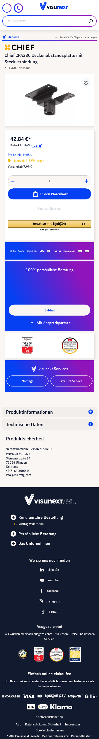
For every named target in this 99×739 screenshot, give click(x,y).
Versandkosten (81, 736)
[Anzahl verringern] (12, 181)
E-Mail (50, 310)
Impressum (72, 724)
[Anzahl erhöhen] (86, 181)
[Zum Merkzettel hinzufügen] (86, 82)
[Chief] (49, 47)
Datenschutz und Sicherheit (43, 724)
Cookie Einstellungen (50, 730)
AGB (18, 724)
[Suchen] (91, 21)
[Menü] (7, 8)
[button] (49, 225)
